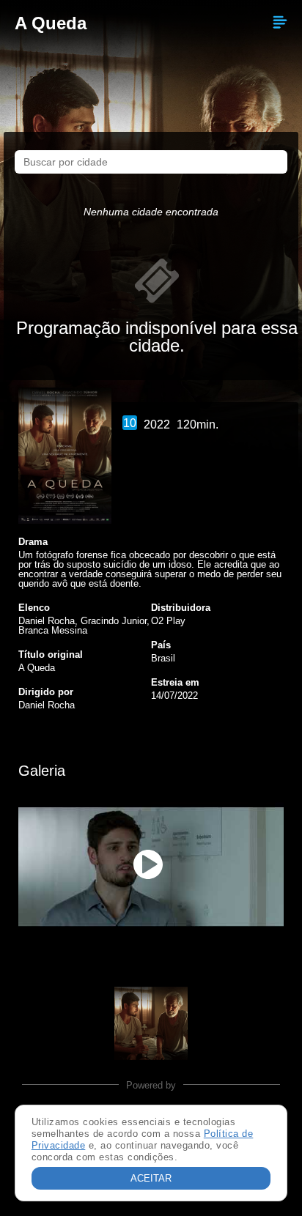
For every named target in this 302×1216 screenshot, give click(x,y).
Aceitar (151, 1178)
